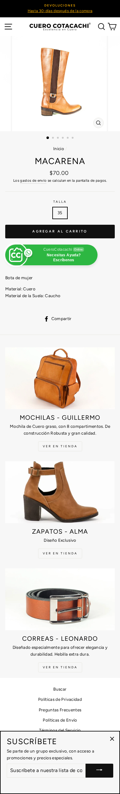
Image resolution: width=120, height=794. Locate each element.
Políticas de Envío (60, 720)
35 (60, 212)
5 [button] (68, 138)
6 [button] (73, 138)
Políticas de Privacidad (60, 699)
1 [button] (48, 138)
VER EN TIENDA (60, 446)
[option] (60, 8)
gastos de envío (33, 180)
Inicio (58, 148)
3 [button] (58, 138)
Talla (60, 202)
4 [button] (63, 138)
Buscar (59, 689)
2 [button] (53, 138)
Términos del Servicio (60, 730)
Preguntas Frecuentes (60, 709)
